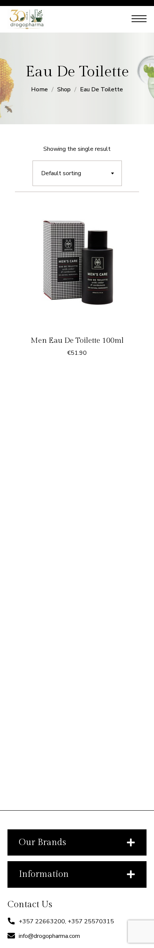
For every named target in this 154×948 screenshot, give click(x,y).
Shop (64, 89)
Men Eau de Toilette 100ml (77, 340)
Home (39, 89)
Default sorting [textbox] (61, 173)
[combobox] (77, 173)
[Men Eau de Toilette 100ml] (77, 266)
